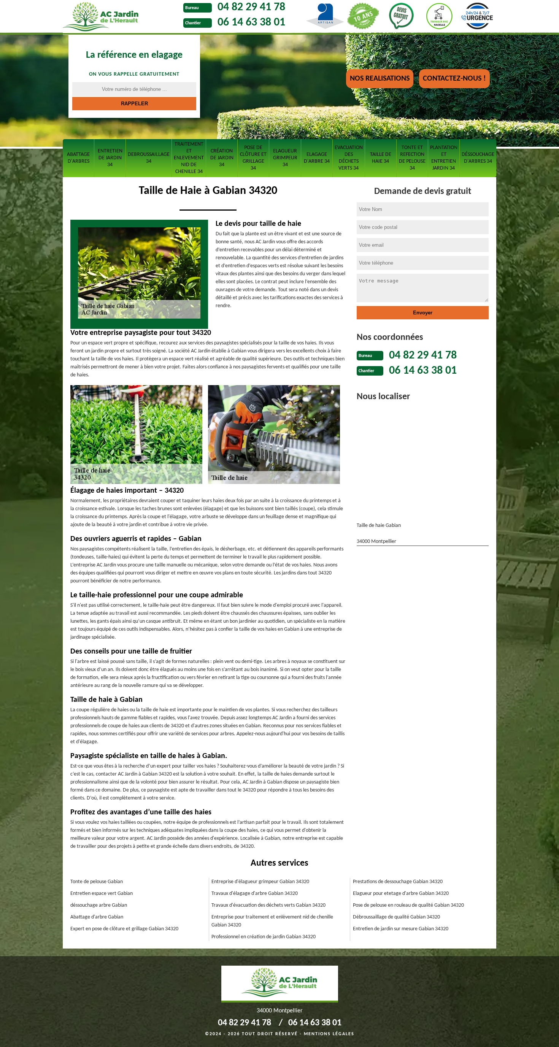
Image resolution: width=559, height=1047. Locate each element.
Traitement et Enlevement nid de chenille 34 (189, 157)
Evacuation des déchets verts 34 (349, 158)
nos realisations (380, 78)
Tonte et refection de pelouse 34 (412, 158)
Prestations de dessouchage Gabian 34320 (398, 882)
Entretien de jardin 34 (110, 158)
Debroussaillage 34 (149, 158)
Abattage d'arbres (78, 158)
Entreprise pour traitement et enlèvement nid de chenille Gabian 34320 (272, 921)
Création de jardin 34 (221, 158)
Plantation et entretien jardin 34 (443, 158)
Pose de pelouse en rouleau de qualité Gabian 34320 (408, 905)
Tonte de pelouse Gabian (96, 882)
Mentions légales (329, 1034)
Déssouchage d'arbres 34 (478, 158)
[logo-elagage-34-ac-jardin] (121, 17)
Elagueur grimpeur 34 (285, 158)
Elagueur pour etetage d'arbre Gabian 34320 (401, 893)
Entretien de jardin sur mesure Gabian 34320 (400, 929)
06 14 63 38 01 (251, 23)
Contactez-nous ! (454, 78)
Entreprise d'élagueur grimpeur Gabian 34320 (260, 882)
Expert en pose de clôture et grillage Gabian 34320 (124, 929)
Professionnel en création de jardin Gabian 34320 (263, 937)
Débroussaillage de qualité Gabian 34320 (396, 917)
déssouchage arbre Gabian (98, 905)
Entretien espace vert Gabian (101, 893)
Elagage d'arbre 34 (317, 158)
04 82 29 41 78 (251, 7)
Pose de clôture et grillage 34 (253, 158)
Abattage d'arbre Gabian (96, 917)
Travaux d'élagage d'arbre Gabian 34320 (254, 893)
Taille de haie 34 (380, 158)
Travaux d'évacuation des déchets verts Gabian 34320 (268, 905)
